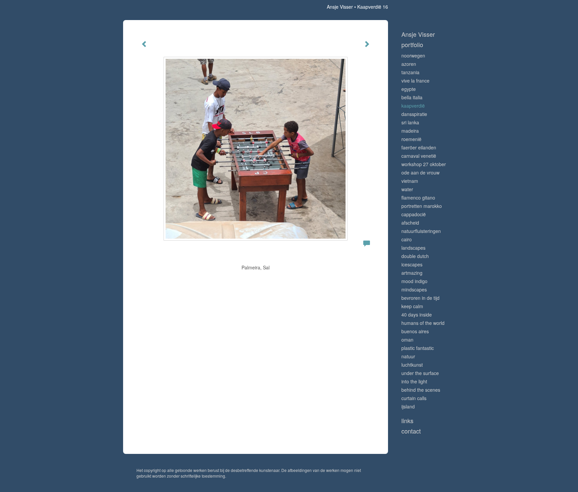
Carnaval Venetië (418, 155)
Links (407, 420)
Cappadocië (413, 214)
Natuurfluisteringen (421, 231)
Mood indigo (414, 281)
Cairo (406, 239)
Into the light (414, 381)
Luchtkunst (412, 364)
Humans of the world (423, 323)
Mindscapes (414, 289)
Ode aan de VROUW (420, 172)
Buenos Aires (415, 331)
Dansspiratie (414, 114)
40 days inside (416, 314)
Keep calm (412, 306)
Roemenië (411, 139)
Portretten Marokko (421, 206)
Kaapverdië (413, 105)
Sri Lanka (410, 122)
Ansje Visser (340, 6)
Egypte (408, 89)
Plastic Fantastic (417, 348)
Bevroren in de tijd (420, 297)
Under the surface (420, 373)
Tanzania (410, 72)
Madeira (410, 130)
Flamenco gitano (418, 197)
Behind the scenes (420, 389)
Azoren (408, 63)
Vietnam (409, 180)
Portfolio (412, 44)
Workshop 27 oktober (423, 164)
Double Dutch (415, 256)
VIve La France (415, 80)
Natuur (408, 356)
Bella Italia (411, 97)
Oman (407, 339)
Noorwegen (413, 55)
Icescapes (411, 264)
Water (407, 189)
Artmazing (411, 272)
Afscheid (410, 222)
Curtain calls (413, 398)
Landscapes (413, 247)
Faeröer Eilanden (418, 147)
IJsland (408, 406)
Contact (411, 431)
